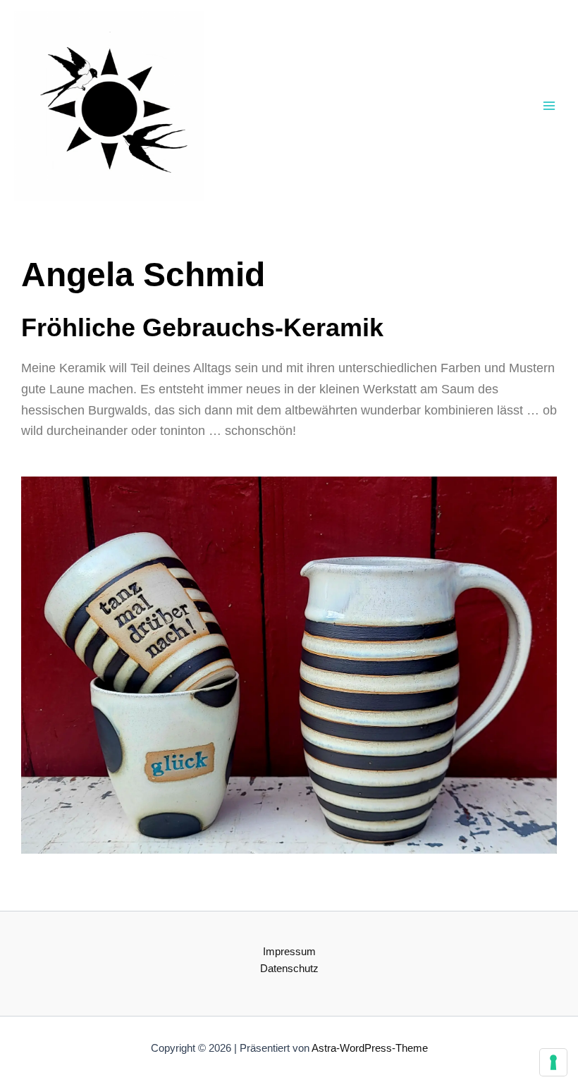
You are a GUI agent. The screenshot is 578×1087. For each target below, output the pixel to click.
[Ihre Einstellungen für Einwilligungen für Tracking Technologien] (553, 1062)
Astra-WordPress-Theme (370, 1048)
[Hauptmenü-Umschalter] (549, 106)
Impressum (289, 951)
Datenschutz (289, 968)
